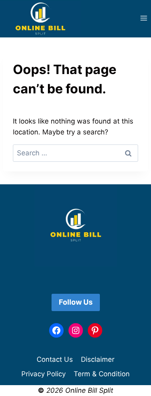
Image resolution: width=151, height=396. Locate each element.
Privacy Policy (43, 374)
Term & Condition (102, 374)
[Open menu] (143, 18)
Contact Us (55, 359)
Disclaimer (97, 359)
